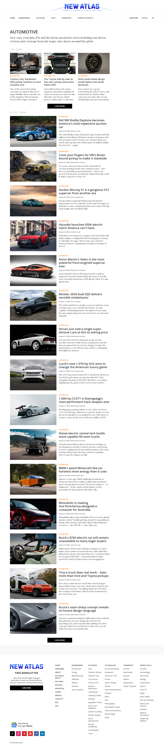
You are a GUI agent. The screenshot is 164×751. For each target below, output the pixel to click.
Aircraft (126, 669)
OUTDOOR (40, 18)
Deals (107, 717)
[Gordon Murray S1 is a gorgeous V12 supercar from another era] (33, 201)
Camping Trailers (94, 695)
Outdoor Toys (93, 676)
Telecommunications (113, 710)
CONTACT (59, 699)
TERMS (58, 692)
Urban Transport (129, 686)
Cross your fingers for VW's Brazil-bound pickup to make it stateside (83, 156)
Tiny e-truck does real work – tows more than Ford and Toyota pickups (84, 574)
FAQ (56, 706)
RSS (56, 702)
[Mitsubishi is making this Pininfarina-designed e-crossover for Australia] (33, 514)
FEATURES (59, 681)
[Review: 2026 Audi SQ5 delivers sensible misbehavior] (33, 305)
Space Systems (77, 690)
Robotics (75, 686)
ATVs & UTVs (93, 683)
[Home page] (82, 7)
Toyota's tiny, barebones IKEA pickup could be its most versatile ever (25, 82)
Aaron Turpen (76, 301)
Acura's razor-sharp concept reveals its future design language (84, 609)
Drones (107, 679)
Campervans (93, 692)
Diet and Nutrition (147, 700)
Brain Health (145, 696)
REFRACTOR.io (146, 665)
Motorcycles (128, 683)
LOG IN (144, 18)
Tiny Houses (93, 679)
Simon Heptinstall (77, 197)
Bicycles (126, 676)
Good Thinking (110, 683)
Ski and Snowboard (92, 725)
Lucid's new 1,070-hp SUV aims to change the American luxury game (83, 365)
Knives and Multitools (92, 707)
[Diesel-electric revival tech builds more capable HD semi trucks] (33, 444)
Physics (143, 686)
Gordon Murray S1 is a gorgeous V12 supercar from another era (84, 191)
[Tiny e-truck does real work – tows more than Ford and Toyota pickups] (33, 583)
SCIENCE (143, 669)
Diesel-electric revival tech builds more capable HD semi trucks (82, 435)
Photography (110, 703)
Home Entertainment (113, 690)
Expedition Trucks (95, 702)
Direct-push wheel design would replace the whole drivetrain (91, 82)
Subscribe (26, 688)
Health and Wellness (144, 719)
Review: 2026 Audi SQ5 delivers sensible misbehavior (80, 296)
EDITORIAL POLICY (59, 677)
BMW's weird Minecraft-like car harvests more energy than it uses (83, 469)
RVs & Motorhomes (93, 719)
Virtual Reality (110, 714)
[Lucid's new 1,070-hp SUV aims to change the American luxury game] (33, 374)
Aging (142, 693)
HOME (12, 18)
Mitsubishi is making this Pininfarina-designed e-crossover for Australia (78, 506)
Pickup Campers (94, 715)
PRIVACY (58, 695)
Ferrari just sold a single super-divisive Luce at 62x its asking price (83, 330)
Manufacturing (77, 676)
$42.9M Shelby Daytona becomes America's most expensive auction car (83, 123)
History (107, 686)
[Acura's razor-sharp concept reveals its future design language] (33, 618)
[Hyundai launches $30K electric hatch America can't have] (33, 235)
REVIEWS (58, 685)
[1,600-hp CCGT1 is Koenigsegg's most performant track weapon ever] (33, 409)
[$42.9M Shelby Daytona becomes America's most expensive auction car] (33, 131)
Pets (106, 700)
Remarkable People (112, 707)
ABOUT (58, 672)
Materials (75, 679)
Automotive (14, 76)
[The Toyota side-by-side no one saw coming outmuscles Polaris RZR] (60, 63)
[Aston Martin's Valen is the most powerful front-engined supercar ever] (33, 270)
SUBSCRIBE (133, 18)
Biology (143, 679)
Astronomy (144, 676)
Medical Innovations (144, 714)
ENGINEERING (24, 18)
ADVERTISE (59, 688)
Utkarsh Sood (75, 131)
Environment (145, 683)
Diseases (143, 709)
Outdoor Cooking (95, 711)
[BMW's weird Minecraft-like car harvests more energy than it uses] (33, 479)
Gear (90, 669)
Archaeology (145, 672)
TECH (53, 18)
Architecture (76, 669)
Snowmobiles (93, 730)
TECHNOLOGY (110, 665)
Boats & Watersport (92, 687)
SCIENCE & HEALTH (85, 18)
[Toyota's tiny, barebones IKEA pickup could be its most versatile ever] (26, 63)
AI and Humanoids (112, 669)
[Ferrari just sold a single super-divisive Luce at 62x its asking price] (33, 340)
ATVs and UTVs (49, 76)
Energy (74, 672)
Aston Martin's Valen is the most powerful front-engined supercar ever (82, 262)
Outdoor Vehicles (95, 672)
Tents (90, 733)
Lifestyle (108, 693)
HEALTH (143, 690)
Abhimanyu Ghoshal (78, 162)
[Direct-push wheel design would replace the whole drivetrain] (94, 63)
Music (107, 696)
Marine (126, 679)
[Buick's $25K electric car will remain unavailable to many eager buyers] (33, 548)
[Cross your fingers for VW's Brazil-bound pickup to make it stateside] (33, 166)
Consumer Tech (111, 676)
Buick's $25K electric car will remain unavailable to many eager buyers (84, 539)
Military (74, 683)
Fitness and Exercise (144, 704)
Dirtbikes (91, 699)
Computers (109, 672)
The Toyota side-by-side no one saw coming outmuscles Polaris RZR (59, 82)
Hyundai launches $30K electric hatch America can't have (81, 226)
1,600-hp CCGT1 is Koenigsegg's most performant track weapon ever (84, 400)
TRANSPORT (66, 18)
